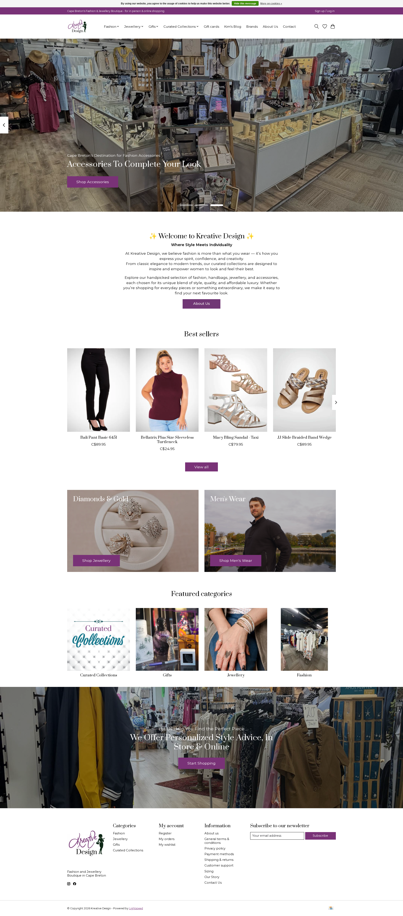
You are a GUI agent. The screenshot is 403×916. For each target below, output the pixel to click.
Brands (252, 27)
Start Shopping (201, 763)
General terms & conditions (216, 841)
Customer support (218, 865)
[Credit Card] (331, 908)
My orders (166, 839)
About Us (270, 27)
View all (201, 467)
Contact (289, 27)
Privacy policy (214, 848)
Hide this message (245, 3)
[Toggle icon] (317, 26)
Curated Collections (98, 675)
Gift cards (211, 27)
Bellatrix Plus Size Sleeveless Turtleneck (167, 439)
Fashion (304, 675)
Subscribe (320, 836)
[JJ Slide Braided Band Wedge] (304, 390)
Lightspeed (136, 908)
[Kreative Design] (77, 26)
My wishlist (167, 845)
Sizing (208, 871)
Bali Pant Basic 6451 (98, 437)
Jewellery (236, 675)
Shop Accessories (92, 182)
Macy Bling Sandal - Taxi (236, 437)
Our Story (211, 877)
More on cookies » (271, 3)
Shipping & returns (218, 860)
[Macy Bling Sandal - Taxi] (235, 390)
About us (211, 833)
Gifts (167, 675)
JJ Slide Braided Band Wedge (304, 437)
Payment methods (219, 854)
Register (165, 833)
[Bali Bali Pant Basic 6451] (98, 390)
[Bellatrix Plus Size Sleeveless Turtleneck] (167, 390)
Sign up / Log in (325, 11)
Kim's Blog (232, 27)
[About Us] (201, 304)
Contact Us (213, 883)
